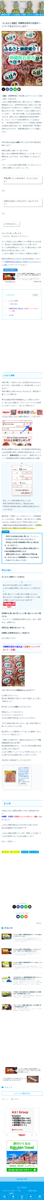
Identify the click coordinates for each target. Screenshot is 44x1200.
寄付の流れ (13, 304)
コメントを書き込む (22, 1093)
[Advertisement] (22, 346)
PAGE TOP (22, 1179)
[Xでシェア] (3, 89)
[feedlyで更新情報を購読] (22, 916)
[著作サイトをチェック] (18, 916)
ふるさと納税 (13, 301)
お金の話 (6, 852)
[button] (19, 89)
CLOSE (35, 294)
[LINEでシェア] (15, 89)
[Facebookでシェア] (7, 89)
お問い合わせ (32, 1191)
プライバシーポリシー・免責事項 (11, 1192)
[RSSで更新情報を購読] (26, 916)
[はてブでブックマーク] (11, 89)
